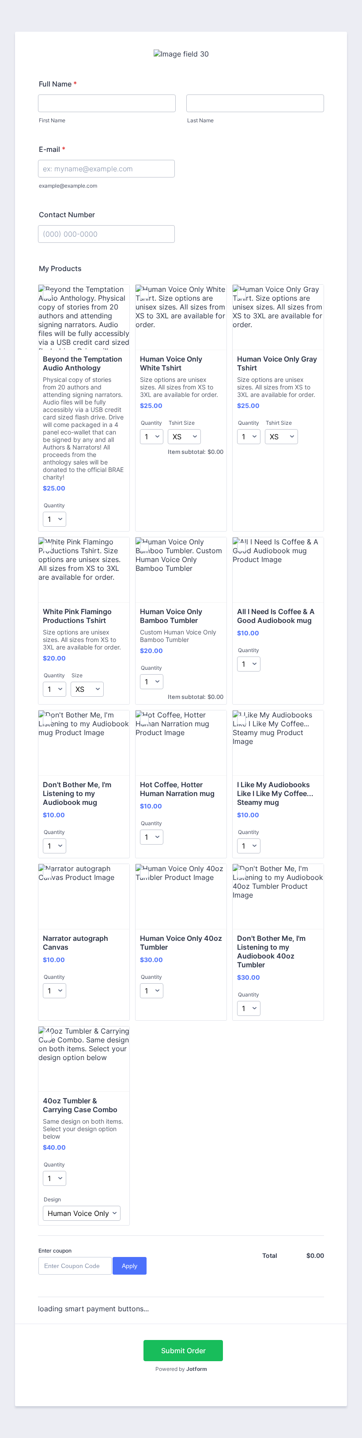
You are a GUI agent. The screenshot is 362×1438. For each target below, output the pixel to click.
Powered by (181, 1369)
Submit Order (183, 1350)
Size (77, 675)
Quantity (54, 505)
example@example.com (68, 185)
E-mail (52, 149)
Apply (129, 1265)
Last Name (200, 120)
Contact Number (67, 214)
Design (52, 1199)
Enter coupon (55, 1250)
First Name (52, 120)
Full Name (58, 83)
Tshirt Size (182, 422)
